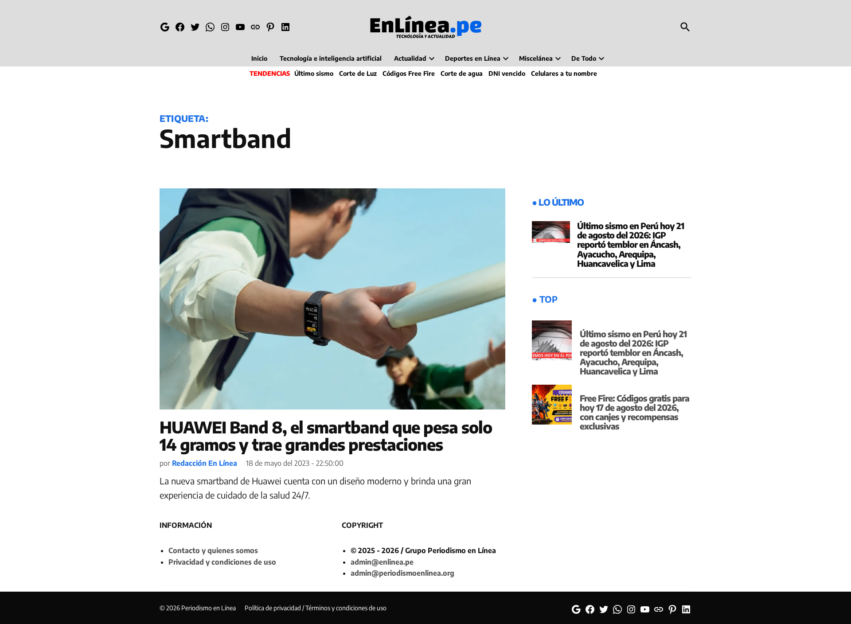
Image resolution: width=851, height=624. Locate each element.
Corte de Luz (358, 73)
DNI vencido (506, 73)
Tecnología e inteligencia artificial (331, 58)
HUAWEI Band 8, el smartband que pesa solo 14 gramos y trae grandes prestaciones (326, 436)
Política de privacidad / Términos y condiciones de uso (315, 608)
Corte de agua (462, 73)
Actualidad (410, 58)
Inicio (259, 58)
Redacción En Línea (204, 463)
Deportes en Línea (472, 58)
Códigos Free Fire (409, 73)
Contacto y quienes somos (213, 550)
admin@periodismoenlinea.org (402, 573)
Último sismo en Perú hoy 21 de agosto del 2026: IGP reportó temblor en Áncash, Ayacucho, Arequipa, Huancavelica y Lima (630, 244)
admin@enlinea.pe (382, 562)
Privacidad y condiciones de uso (222, 562)
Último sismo (313, 73)
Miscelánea (536, 58)
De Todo (583, 58)
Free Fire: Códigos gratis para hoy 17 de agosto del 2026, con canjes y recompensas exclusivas (634, 412)
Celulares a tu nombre (564, 73)
